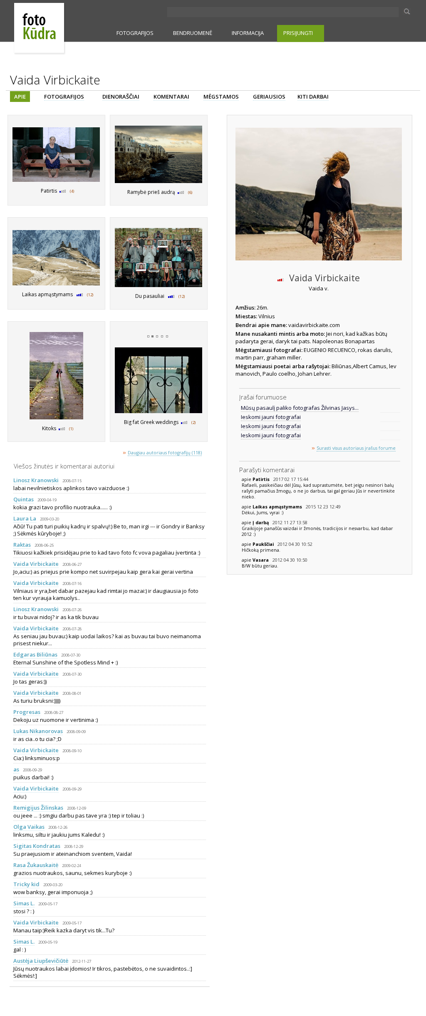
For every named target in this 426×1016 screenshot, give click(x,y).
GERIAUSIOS (269, 96)
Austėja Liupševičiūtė (40, 960)
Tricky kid (26, 884)
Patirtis (262, 479)
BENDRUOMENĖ (192, 33)
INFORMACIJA (248, 33)
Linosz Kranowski (36, 480)
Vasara (261, 560)
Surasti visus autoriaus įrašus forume (356, 448)
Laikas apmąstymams (278, 507)
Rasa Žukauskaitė (35, 865)
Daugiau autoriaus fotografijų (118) (165, 453)
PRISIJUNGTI (298, 33)
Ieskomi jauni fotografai (271, 417)
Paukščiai (264, 544)
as (16, 769)
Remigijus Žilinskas (38, 807)
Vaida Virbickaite (36, 563)
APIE (20, 96)
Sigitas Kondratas (36, 846)
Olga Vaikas (29, 826)
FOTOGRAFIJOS (135, 33)
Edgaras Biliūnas (35, 654)
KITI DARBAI (313, 96)
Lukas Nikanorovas (38, 731)
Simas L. (24, 903)
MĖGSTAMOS (221, 96)
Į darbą (261, 522)
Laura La (24, 518)
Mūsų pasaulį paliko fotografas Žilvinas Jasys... (300, 407)
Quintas (23, 499)
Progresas (26, 712)
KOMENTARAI (171, 96)
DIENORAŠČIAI (120, 96)
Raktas (22, 544)
